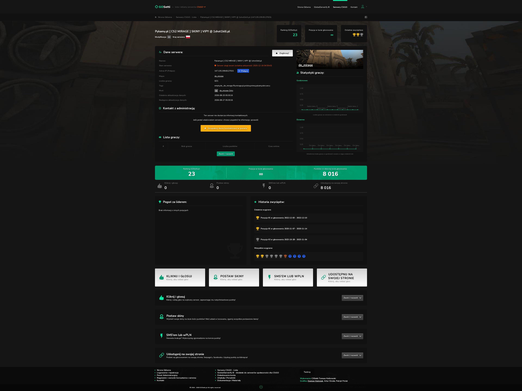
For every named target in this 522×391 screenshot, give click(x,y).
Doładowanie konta (226, 375)
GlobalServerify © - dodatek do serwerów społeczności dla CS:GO (248, 372)
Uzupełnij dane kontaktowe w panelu (227, 128)
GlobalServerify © (322, 7)
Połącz (244, 71)
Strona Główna (304, 7)
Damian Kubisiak (315, 381)
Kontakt (354, 7)
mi (216, 91)
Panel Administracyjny (167, 375)
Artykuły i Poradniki (226, 378)
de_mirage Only (226, 90)
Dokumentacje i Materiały (229, 380)
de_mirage (219, 76)
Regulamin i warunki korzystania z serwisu (176, 378)
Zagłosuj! (284, 53)
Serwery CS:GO (340, 7)
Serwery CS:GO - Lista (186, 17)
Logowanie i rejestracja (167, 372)
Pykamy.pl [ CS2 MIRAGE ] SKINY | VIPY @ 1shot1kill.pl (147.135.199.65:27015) (235, 17)
